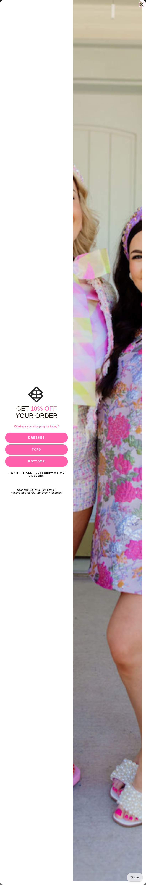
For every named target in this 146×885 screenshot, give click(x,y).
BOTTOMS (36, 461)
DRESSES (36, 437)
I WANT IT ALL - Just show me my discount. (36, 474)
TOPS (36, 449)
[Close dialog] (141, 4)
